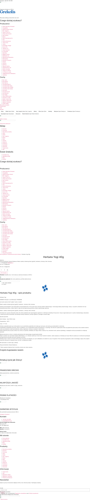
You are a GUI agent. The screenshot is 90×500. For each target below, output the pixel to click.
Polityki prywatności (33, 493)
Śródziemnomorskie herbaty (14, 254)
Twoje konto (3, 106)
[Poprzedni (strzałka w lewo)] (2, 250)
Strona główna (3, 254)
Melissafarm (10, 262)
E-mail (1, 488)
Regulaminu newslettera (20, 493)
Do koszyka (4, 272)
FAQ (1, 108)
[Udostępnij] (86, 1)
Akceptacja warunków (5, 491)
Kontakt (2, 109)
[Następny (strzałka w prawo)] (88, 250)
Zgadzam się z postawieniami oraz (19, 493)
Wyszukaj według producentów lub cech (9, 17)
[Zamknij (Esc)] (88, 1)
